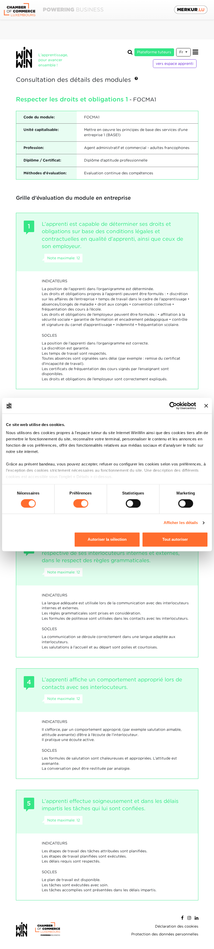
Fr (181, 52)
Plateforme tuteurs (154, 52)
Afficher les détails (181, 523)
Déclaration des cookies (176, 926)
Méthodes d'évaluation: (45, 173)
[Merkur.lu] (190, 9)
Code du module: (39, 117)
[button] (136, 80)
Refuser (39, 539)
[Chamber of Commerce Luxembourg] (53, 10)
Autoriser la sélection (107, 539)
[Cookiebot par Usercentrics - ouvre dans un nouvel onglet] (173, 406)
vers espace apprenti (174, 63)
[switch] (80, 503)
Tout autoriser (175, 539)
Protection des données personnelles (164, 934)
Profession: (33, 148)
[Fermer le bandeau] (206, 405)
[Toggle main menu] (195, 52)
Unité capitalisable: (41, 130)
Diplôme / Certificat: (42, 160)
